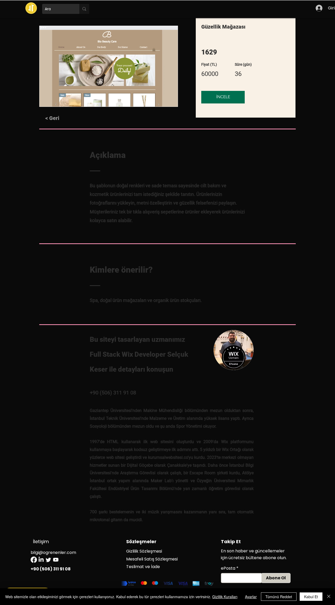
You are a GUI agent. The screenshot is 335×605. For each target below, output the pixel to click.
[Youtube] (56, 560)
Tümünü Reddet (278, 596)
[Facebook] (34, 560)
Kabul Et (311, 596)
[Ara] (84, 9)
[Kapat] (329, 596)
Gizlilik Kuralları (224, 596)
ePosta (228, 568)
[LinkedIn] (41, 560)
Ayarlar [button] (251, 596)
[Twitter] (48, 560)
